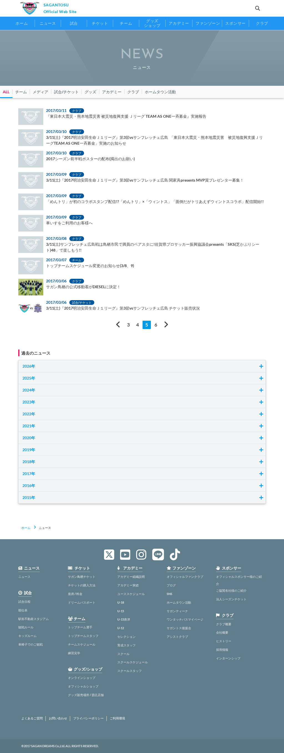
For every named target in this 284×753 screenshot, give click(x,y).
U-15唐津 (123, 619)
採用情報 (222, 649)
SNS (169, 594)
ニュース (24, 576)
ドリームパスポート (81, 602)
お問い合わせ (58, 718)
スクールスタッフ (129, 670)
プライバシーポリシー (88, 718)
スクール (123, 654)
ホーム (26, 527)
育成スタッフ (126, 645)
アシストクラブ (177, 636)
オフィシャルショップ (83, 686)
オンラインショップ (81, 677)
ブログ (171, 585)
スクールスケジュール (132, 662)
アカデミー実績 (128, 585)
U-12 (120, 628)
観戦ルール (26, 627)
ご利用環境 (117, 718)
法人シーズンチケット (231, 599)
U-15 (120, 611)
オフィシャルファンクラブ (185, 576)
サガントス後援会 (179, 628)
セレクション (126, 636)
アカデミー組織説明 (131, 576)
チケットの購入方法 (81, 585)
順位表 (22, 610)
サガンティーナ (177, 611)
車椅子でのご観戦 (30, 644)
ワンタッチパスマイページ (185, 619)
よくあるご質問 (32, 718)
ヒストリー (223, 641)
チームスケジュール (81, 644)
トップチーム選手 (80, 627)
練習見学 (74, 653)
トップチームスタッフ (83, 635)
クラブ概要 (223, 624)
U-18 (120, 602)
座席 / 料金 (75, 594)
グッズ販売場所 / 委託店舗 (86, 695)
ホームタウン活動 (179, 602)
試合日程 (24, 601)
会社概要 (222, 632)
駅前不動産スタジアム (33, 619)
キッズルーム (27, 635)
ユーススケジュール (131, 594)
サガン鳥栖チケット (81, 576)
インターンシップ (228, 658)
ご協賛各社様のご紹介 (231, 590)
